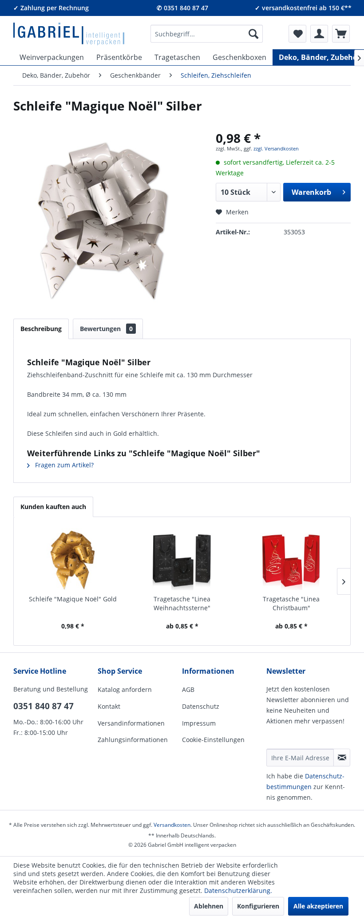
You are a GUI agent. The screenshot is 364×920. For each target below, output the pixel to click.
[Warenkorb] (341, 34)
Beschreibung (41, 328)
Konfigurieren (258, 906)
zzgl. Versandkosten (276, 148)
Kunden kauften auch (53, 506)
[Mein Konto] (319, 34)
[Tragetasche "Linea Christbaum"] (291, 559)
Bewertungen (106, 328)
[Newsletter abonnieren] (341, 757)
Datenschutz (200, 706)
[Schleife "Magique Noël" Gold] (73, 559)
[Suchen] (253, 34)
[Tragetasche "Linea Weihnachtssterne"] (182, 559)
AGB (188, 689)
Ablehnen (208, 906)
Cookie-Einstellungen (213, 739)
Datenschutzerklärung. (238, 890)
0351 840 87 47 (43, 706)
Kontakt (109, 706)
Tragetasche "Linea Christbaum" (291, 603)
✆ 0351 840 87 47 (182, 8)
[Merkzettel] (297, 34)
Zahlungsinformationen (133, 739)
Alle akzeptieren (318, 906)
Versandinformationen (131, 723)
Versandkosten (172, 825)
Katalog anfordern (125, 689)
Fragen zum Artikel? (63, 465)
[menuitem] (206, 34)
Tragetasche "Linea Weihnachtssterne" (182, 603)
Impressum (199, 723)
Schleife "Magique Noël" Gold (73, 599)
